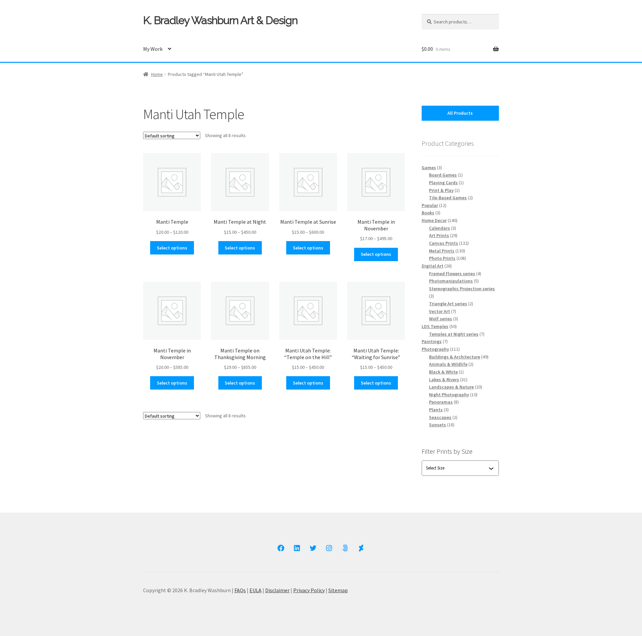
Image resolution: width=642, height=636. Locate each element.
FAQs (240, 590)
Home (157, 74)
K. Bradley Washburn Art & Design (220, 20)
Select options (172, 248)
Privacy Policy (309, 590)
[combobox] (457, 468)
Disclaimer (277, 590)
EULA (255, 590)
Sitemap (338, 590)
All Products (460, 113)
